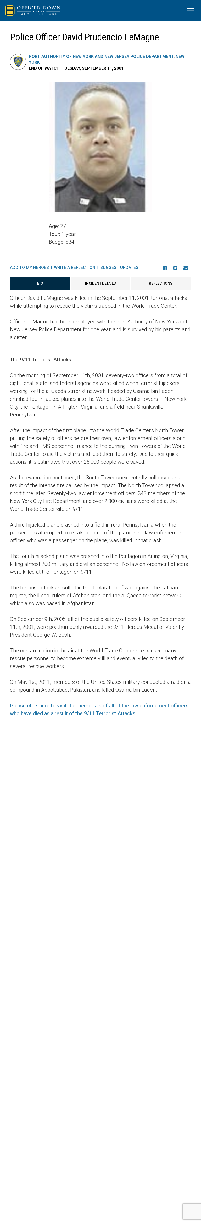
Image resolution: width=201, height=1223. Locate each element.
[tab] (40, 283)
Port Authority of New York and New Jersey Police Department (101, 56)
